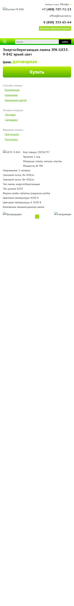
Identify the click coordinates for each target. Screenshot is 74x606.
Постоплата (11, 139)
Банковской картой (16, 100)
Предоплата (12, 134)
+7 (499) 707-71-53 (56, 9)
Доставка (10, 114)
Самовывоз (11, 119)
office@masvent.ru (60, 16)
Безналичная (12, 90)
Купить (37, 72)
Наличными (11, 95)
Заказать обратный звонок (55, 28)
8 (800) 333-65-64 (57, 22)
